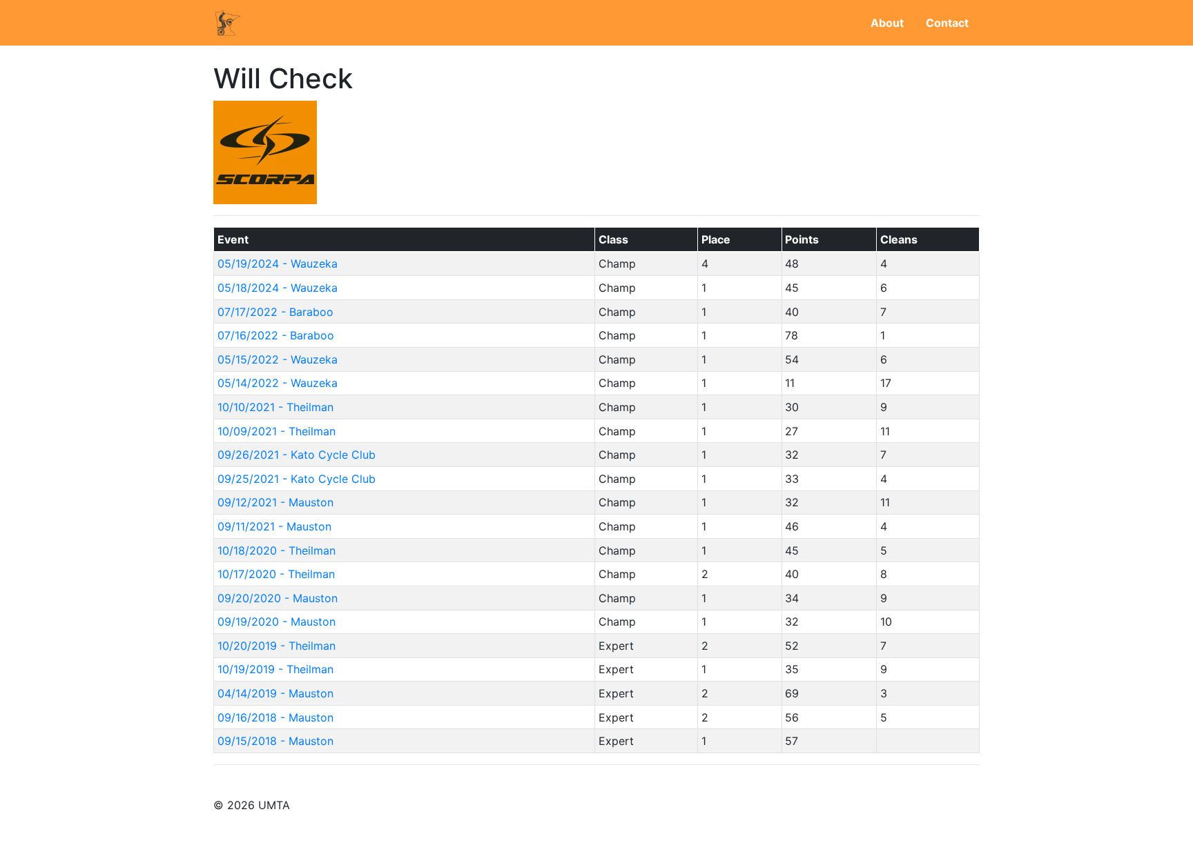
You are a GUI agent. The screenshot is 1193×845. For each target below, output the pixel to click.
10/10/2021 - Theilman (275, 407)
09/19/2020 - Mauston (276, 621)
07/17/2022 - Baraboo (275, 312)
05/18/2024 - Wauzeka (277, 288)
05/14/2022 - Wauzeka (277, 383)
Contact (947, 23)
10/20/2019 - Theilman (276, 646)
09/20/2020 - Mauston (277, 598)
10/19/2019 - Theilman (275, 669)
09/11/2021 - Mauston (274, 526)
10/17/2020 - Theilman (276, 574)
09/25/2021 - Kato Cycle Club (296, 479)
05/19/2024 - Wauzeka (277, 263)
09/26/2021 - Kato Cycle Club (296, 454)
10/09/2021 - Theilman (276, 431)
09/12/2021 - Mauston (275, 502)
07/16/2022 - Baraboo (275, 335)
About (887, 23)
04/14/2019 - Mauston (275, 693)
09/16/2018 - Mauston (275, 717)
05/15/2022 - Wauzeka (277, 359)
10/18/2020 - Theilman (276, 550)
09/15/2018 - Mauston (275, 741)
